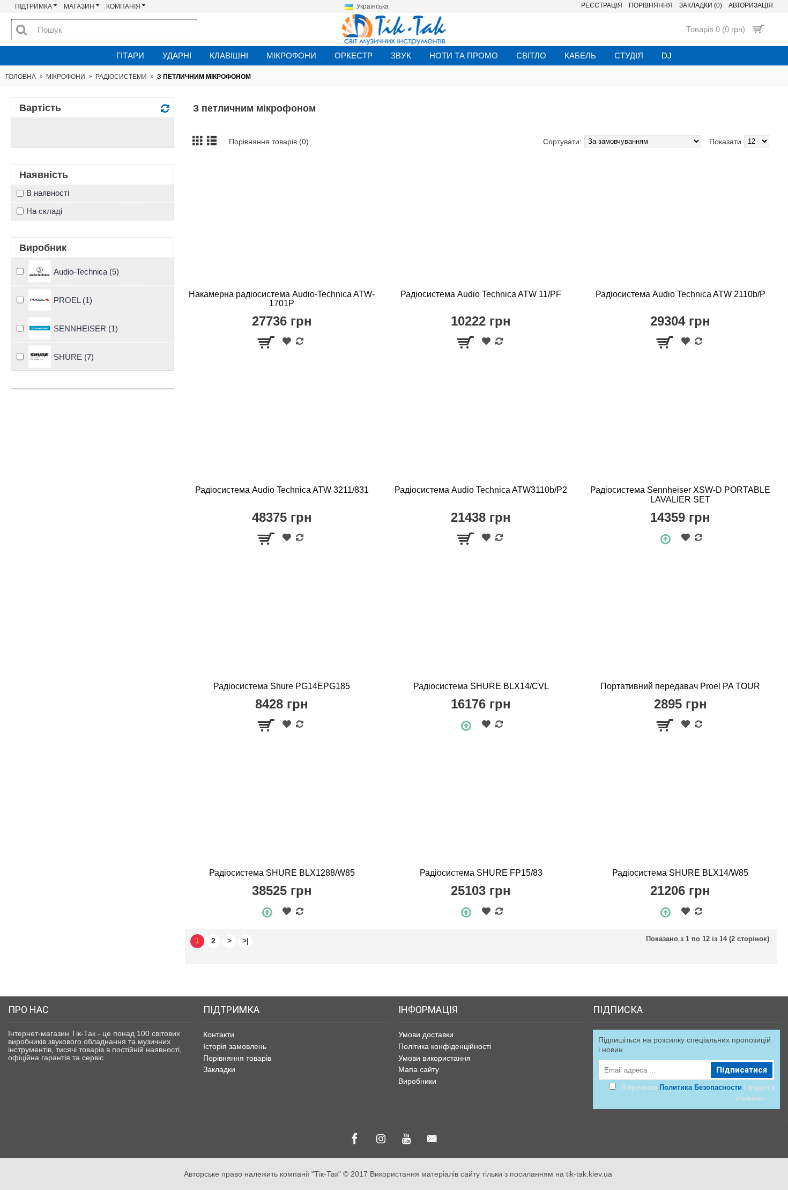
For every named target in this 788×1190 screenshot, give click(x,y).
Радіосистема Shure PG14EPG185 (281, 686)
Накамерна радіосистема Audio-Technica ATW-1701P (282, 299)
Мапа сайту (418, 1069)
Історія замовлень (234, 1046)
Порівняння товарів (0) (269, 141)
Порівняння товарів (237, 1058)
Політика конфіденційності (444, 1046)
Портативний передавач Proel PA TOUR (680, 686)
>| (245, 940)
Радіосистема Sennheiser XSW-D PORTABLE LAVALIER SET (680, 494)
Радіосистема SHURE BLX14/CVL (481, 686)
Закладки (219, 1069)
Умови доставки (426, 1034)
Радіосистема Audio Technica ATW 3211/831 (282, 489)
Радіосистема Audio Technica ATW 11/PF (480, 294)
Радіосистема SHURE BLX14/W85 (680, 872)
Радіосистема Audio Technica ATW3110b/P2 (481, 489)
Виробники (417, 1081)
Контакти (218, 1034)
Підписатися (741, 1070)
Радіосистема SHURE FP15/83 (481, 872)
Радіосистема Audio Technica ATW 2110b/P (680, 294)
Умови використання (434, 1058)
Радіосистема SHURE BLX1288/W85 (282, 872)
